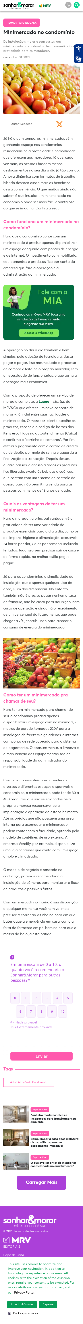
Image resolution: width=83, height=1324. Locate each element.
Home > (12, 23)
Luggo (44, 401)
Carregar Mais (41, 1182)
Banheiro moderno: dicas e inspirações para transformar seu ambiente (53, 1119)
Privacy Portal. (24, 1292)
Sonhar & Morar (18, 4)
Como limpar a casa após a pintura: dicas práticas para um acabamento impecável (55, 1142)
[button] (23, 1313)
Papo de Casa (27, 23)
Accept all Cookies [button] (22, 1304)
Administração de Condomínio (28, 1082)
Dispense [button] (48, 1304)
